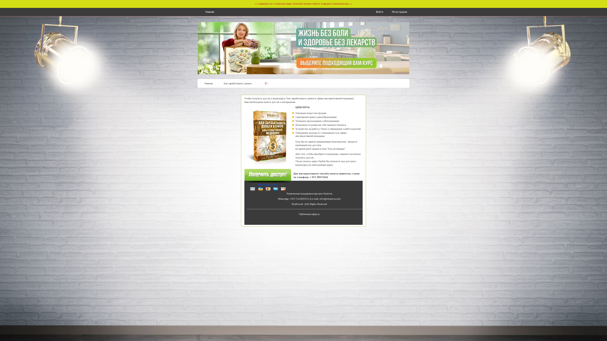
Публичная (309, 214)
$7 (266, 83)
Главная (209, 12)
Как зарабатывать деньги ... (239, 83)
